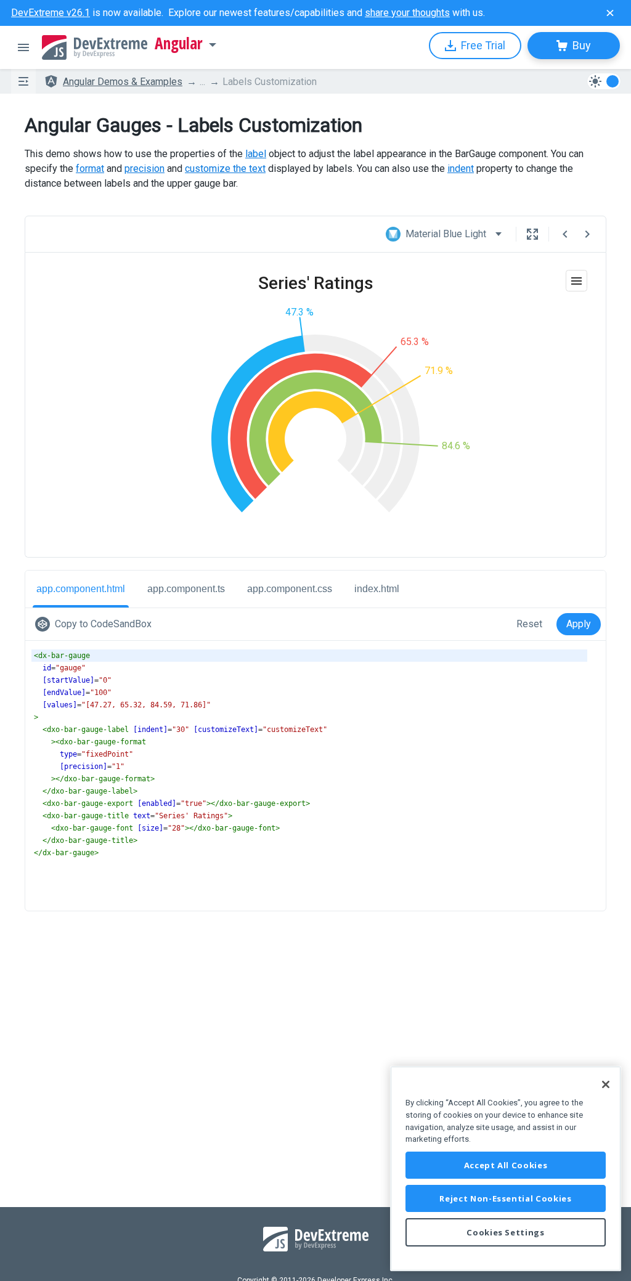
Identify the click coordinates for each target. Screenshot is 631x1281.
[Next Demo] (587, 234)
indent (460, 168)
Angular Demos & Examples (122, 81)
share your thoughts (407, 12)
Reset (529, 624)
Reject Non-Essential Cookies (505, 1198)
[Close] (605, 1084)
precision (144, 168)
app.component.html (80, 589)
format (90, 168)
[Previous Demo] (565, 234)
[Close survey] (610, 13)
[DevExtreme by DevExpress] (94, 47)
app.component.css (289, 589)
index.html (376, 589)
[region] (505, 1168)
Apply (578, 624)
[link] (95, 624)
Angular (179, 43)
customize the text (225, 168)
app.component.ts (186, 589)
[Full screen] (532, 234)
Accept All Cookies (506, 1165)
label (255, 154)
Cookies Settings (505, 1232)
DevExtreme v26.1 (50, 12)
